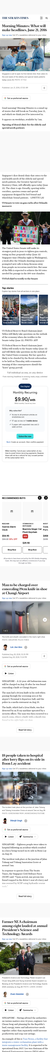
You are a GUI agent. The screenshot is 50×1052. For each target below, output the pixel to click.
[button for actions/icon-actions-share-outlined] (44, 87)
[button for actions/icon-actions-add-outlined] (25, 647)
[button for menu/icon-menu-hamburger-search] (46, 18)
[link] (15, 18)
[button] (41, 18)
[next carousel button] (45, 620)
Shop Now (12, 550)
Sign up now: (7, 35)
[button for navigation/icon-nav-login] (41, 18)
